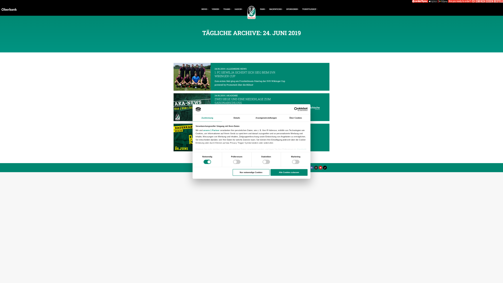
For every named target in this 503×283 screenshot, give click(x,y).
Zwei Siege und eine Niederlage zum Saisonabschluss (243, 101)
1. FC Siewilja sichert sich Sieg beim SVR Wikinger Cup (245, 74)
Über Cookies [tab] (295, 118)
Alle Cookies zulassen (289, 172)
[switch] (236, 162)
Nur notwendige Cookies (251, 172)
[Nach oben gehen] (499, 279)
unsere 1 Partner (211, 130)
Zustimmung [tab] (207, 118)
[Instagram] (316, 168)
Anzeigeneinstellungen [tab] (266, 118)
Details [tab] (237, 118)
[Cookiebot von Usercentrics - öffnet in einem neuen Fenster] (296, 109)
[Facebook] (312, 168)
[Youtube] (320, 168)
